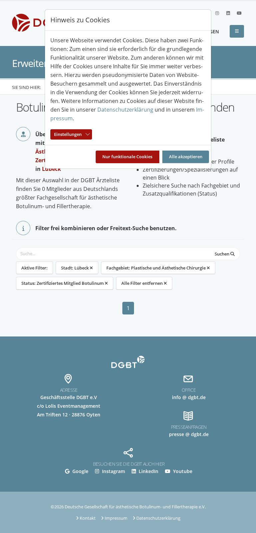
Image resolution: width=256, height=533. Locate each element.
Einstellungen (68, 134)
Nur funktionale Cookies (127, 157)
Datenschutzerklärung (125, 109)
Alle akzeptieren (185, 157)
